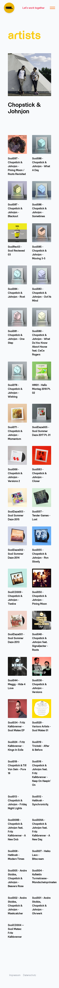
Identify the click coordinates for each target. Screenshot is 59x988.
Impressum (14, 975)
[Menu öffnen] (52, 8)
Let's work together (33, 7)
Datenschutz (29, 975)
